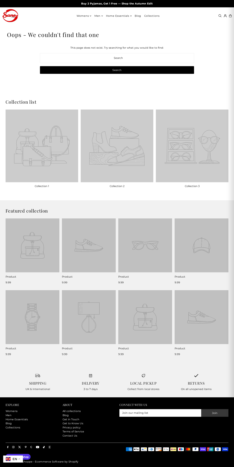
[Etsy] (50, 447)
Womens (12, 411)
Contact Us (70, 435)
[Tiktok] (44, 447)
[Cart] (230, 15)
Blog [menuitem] (138, 15)
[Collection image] (42, 146)
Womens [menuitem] (83, 15)
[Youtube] (37, 447)
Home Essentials (17, 419)
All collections (72, 411)
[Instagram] (13, 447)
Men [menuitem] (97, 15)
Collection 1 (42, 186)
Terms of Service (73, 431)
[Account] (225, 15)
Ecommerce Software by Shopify (56, 461)
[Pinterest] (26, 447)
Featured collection (27, 211)
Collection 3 (192, 186)
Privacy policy (72, 427)
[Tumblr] (31, 447)
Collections (13, 427)
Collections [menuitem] (152, 15)
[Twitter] (19, 447)
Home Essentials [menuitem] (117, 15)
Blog (9, 423)
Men (8, 415)
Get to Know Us (73, 423)
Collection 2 (117, 186)
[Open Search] (220, 15)
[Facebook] (7, 447)
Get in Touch (71, 419)
